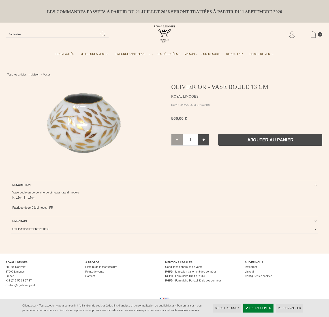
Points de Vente (261, 54)
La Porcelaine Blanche (132, 54)
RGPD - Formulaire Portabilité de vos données (193, 280)
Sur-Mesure (210, 54)
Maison (189, 54)
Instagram (251, 267)
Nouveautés (65, 54)
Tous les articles (17, 74)
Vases (47, 74)
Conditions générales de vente (184, 267)
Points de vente (94, 271)
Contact (90, 276)
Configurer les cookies (258, 276)
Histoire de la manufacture (101, 267)
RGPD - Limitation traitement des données (190, 271)
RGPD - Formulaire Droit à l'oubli (185, 276)
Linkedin (250, 271)
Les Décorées (167, 54)
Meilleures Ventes (95, 54)
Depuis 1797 (234, 54)
